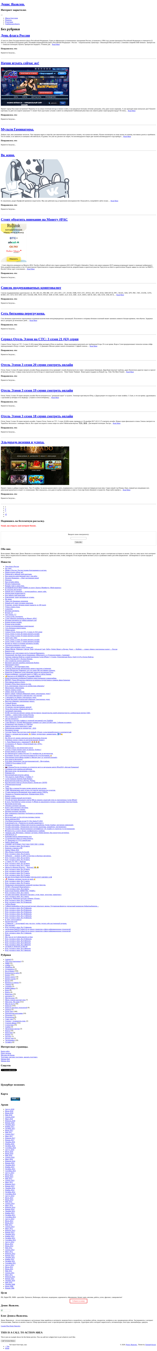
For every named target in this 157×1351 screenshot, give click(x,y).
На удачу (8, 568)
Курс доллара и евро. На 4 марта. (17, 889)
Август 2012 (9, 1242)
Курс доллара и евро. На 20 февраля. (18, 910)
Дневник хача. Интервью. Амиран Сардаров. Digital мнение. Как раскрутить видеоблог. (37, 833)
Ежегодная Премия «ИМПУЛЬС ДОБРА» (20, 891)
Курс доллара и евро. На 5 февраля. (18, 944)
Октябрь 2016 (10, 1146)
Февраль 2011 (10, 1277)
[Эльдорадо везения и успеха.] (35, 484)
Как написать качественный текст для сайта (21, 576)
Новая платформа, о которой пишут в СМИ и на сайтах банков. (28, 674)
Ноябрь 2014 (9, 1190)
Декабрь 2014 (10, 1188)
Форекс (8, 1034)
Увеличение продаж (12, 1029)
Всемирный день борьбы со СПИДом (19, 724)
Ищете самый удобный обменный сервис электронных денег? (28, 693)
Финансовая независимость (15, 593)
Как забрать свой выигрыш (15, 595)
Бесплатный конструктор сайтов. (17, 775)
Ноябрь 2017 (9, 1126)
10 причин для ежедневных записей (18, 707)
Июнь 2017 (9, 1130)
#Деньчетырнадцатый (13, 784)
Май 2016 (8, 1155)
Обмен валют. (10, 630)
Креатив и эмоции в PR (13, 848)
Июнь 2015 (9, 1176)
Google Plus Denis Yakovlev (10, 1326)
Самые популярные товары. (15, 809)
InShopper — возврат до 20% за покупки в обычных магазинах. (28, 856)
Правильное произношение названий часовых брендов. (25, 885)
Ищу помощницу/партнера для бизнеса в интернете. (24, 813)
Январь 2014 (9, 1209)
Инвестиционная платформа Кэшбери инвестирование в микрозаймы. (31, 678)
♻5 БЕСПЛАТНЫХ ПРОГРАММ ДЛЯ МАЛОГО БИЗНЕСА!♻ (28, 877)
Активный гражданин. (13, 711)
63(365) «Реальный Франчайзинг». (17, 887)
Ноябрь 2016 (9, 1144)
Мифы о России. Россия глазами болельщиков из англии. (26, 570)
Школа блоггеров (11, 18)
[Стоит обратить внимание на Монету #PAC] (13, 261)
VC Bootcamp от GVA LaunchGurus (18, 840)
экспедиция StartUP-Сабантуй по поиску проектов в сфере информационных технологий (38, 929)
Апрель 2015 (9, 1180)
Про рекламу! (10, 925)
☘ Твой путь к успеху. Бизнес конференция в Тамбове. (25, 831)
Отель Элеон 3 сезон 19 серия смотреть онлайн (37, 390)
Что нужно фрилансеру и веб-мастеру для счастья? (23, 695)
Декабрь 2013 (10, 1211)
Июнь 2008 (9, 1286)
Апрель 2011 (9, 1273)
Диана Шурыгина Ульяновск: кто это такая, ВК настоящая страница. (30, 670)
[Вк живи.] (35, 197)
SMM (7, 963)
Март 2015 (9, 1182)
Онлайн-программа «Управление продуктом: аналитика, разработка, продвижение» (36, 827)
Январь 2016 (9, 1163)
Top (7, 1346)
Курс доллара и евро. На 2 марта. (17, 896)
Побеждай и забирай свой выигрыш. (18, 574)
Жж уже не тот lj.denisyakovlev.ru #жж (19, 937)
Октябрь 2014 (10, 1192)
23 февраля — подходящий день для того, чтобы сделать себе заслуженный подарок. (36, 923)
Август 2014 (9, 1196)
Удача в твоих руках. (12, 607)
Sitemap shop (5, 1061)
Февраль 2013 (10, 1230)
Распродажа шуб (11, 921)
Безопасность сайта (12, 973)
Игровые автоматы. (12, 611)
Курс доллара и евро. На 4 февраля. (18, 948)
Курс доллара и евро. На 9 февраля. (18, 941)
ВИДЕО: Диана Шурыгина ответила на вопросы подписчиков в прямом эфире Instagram (37, 680)
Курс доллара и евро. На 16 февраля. (18, 918)
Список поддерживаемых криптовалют (31, 288)
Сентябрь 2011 (10, 1263)
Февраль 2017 (10, 1138)
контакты (8, 996)
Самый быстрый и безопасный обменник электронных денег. (27, 699)
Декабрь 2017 (10, 1125)
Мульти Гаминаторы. (17, 129)
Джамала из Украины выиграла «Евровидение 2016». (24, 794)
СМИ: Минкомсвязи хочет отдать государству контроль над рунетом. (30, 790)
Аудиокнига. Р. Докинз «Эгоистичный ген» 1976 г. (23, 744)
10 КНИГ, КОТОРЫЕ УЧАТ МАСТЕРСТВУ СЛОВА (24, 844)
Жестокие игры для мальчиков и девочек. (20, 771)
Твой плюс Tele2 (11, 638)
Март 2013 (9, 1228)
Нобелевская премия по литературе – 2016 (20, 728)
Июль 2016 (9, 1151)
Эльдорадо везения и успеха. (22, 442)
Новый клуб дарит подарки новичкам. (19, 603)
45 (6, 514)
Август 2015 (9, 1173)
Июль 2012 (9, 1244)
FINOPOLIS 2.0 (11, 834)
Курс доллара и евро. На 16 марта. (17, 869)
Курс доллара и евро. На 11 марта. (17, 881)
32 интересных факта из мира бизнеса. (19, 838)
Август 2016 (9, 1150)
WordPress (8, 967)
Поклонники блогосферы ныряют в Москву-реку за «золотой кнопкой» (31, 757)
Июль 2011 (9, 1267)
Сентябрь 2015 (10, 1171)
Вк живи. (8, 155)
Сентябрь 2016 (10, 1148)
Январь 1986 (9, 1288)
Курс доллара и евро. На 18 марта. (17, 863)
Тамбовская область (12, 24)
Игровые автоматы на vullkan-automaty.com (21, 620)
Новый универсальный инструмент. (18, 798)
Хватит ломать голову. (13, 690)
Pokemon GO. (10, 773)
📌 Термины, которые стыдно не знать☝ (20, 879)
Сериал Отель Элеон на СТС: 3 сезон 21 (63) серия (39, 339)
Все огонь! (9, 815)
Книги (7, 992)
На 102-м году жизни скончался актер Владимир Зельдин (26, 738)
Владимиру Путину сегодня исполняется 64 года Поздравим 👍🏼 (28, 755)
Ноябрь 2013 (9, 1213)
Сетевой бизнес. (11, 703)
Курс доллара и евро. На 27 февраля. (18, 900)
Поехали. (8, 580)
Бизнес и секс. (10, 796)
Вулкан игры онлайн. (13, 624)
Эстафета (8, 1042)
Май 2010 (8, 1282)
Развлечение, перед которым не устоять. (19, 597)
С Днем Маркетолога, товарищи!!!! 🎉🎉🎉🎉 (22, 742)
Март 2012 (9, 1252)
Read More (56, 44)
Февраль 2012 (10, 1253)
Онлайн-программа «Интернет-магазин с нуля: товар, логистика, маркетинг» (33, 894)
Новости (8, 1006)
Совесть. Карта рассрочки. (14, 705)
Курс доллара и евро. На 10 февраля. (18, 939)
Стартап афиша (10, 1023)
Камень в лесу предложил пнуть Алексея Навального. (25, 653)
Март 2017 (9, 1136)
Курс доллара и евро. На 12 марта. (17, 875)
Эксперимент (10, 1040)
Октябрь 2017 (10, 1128)
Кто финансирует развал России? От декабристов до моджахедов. (29, 753)
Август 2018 (9, 1109)
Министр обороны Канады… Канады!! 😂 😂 (22, 867)
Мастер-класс (10, 998)
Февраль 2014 (10, 1207)
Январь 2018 (9, 1123)
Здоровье (8, 986)
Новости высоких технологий (16, 1007)
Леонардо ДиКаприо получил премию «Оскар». (22, 898)
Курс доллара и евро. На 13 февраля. (18, 927)
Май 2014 (8, 1202)
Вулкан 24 (9, 613)
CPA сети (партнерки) (13, 961)
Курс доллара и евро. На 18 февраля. (18, 914)
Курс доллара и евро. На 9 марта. (17, 871)
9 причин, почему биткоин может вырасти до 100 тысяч (25, 605)
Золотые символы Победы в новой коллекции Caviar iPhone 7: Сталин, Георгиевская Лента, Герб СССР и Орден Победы (49, 657)
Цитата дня (9, 1038)
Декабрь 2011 (10, 1257)
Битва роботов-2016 (12, 819)
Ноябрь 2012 (9, 1236)
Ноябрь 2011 (9, 1259)
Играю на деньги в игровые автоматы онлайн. (22, 643)
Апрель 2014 (9, 1203)
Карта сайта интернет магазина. (16, 807)
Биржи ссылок (10, 979)
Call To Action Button (8, 1341)
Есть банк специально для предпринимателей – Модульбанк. (27, 761)
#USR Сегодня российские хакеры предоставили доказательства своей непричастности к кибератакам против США (47, 713)
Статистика (9, 1025)
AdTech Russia (10, 904)
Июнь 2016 (9, 1153)
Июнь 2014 (9, 1200)
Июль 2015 (9, 1175)
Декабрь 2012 (10, 1234)
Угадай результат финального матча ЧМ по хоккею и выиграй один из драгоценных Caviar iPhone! (41, 800)
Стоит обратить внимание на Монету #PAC (34, 219)
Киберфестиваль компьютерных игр (18, 836)
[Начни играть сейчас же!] (35, 105)
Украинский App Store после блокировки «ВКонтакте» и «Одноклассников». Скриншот (37, 655)
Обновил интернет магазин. (15, 806)
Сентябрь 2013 (10, 1217)
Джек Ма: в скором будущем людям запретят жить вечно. (26, 788)
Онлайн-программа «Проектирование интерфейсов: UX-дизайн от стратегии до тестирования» (40, 829)
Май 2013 (8, 1225)
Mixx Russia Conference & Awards (17, 852)
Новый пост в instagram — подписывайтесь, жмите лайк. (26, 591)
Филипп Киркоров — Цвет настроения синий (22, 578)
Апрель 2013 (9, 1227)
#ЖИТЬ (8, 736)
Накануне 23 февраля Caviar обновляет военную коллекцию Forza (29, 672)
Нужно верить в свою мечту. (15, 751)
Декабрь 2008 (10, 1284)
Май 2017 (8, 1132)
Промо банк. (9, 746)
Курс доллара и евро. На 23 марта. (17, 854)
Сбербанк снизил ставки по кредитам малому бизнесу (25, 740)
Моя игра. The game (12, 1002)
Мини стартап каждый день (15, 1000)
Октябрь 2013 (10, 1215)
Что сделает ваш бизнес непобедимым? (19, 717)
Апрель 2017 (9, 1134)
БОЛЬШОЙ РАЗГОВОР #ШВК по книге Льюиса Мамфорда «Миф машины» (33, 588)
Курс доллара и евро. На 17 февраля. (18, 916)
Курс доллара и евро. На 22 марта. (17, 858)
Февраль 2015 (10, 1184)
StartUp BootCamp (11, 842)
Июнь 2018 (9, 1113)
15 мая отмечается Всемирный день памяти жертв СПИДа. (26, 792)
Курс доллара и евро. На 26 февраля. (18, 902)
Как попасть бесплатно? (14, 759)
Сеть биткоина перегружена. (23, 313)
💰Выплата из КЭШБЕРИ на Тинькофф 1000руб (23, 676)
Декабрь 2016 (10, 1142)
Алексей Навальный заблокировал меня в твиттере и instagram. (28, 668)
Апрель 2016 (9, 1157)
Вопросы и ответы (12, 982)
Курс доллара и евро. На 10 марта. (17, 883)
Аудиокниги (9, 969)
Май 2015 (8, 1178)
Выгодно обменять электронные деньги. (20, 701)
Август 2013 (9, 1219)
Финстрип (9, 1032)
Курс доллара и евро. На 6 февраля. (18, 943)
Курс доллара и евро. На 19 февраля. (18, 912)
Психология (9, 1017)
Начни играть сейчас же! (20, 63)
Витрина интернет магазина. (15, 811)
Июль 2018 (9, 1111)
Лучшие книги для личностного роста (19, 748)
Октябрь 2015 (10, 1169)
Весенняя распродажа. (13, 804)
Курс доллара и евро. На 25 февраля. (18, 908)
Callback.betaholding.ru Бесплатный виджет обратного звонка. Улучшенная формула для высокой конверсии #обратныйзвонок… (52, 906)
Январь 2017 (9, 1140)
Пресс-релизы (6, 1053)
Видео (7, 981)
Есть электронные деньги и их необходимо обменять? (24, 686)
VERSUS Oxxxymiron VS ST (15, 763)
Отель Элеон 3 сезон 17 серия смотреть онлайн (22, 641)
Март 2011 (9, 1275)
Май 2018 (8, 1115)
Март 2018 (9, 1119)
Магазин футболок (8, 1055)
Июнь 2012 (9, 1246)
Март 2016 (9, 1159)
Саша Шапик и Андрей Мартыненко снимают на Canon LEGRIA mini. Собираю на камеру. (38, 722)
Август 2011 (9, 1265)
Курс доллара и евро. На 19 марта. (17, 860)
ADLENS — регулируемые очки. (17, 666)
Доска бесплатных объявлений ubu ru (18, 709)
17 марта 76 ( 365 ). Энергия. (15, 861)
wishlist (7, 965)
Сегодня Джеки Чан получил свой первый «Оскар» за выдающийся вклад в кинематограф (38, 732)
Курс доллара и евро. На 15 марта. (17, 873)
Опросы (8, 1009)
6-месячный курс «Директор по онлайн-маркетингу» (24, 823)
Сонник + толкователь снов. (15, 1021)
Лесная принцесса (11, 718)
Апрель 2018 (9, 1117)
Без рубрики (9, 971)
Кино (7, 990)
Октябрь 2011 (10, 1261)
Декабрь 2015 (10, 1165)
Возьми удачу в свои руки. (14, 586)
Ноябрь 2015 (9, 1167)
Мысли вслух (10, 1004)
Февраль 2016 (10, 1161)
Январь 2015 (9, 1186)
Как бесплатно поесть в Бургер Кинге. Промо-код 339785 (26, 782)
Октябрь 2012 (10, 1238)
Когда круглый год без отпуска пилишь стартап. (22, 817)
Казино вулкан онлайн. (13, 622)
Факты (7, 1031)
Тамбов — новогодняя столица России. (19, 715)
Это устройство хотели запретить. (17, 661)
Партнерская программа (14, 1013)
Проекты (8, 20)
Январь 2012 (9, 1255)
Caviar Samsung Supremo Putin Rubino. (19, 779)
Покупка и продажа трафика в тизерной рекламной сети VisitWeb (29, 720)
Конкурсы (8, 994)
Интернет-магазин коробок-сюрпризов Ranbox (22, 663)
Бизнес (7, 975)
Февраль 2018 (10, 1121)
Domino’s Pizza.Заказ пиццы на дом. (18, 684)
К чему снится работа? (13, 919)
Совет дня (8, 1019)
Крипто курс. (10, 651)
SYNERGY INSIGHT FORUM (16, 946)
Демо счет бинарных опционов (16, 601)
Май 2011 (8, 1271)
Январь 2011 (9, 1278)
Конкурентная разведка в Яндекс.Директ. (20, 780)
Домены (8, 984)
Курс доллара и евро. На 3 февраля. (18, 950)
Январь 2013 (9, 1232)
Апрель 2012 (9, 1250)
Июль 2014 (9, 1198)
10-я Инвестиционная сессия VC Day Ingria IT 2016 (24, 821)
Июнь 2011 (9, 1269)
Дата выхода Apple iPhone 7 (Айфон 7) (19, 777)
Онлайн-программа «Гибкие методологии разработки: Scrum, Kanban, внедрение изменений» (39, 825)
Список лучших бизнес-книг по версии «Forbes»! (23, 749)
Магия (7, 935)
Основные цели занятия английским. (18, 769)
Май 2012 (8, 1248)
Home (7, 1348)
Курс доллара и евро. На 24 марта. (17, 846)
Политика (8, 1015)
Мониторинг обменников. (14, 688)
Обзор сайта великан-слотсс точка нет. (19, 647)
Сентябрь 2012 (10, 1240)
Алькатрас (9, 609)
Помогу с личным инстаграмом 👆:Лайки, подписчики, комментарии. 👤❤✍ (34, 734)
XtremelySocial (150, 1345)
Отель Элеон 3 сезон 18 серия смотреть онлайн (37, 416)
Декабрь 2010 (10, 1280)
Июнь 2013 (9, 1223)
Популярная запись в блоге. (15, 682)
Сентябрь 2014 (10, 1194)
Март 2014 (9, 1205)
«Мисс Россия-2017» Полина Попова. (19, 659)
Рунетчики (9, 22)
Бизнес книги (10, 977)
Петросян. (8, 765)
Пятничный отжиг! (12, 665)
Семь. (7, 786)
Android (8, 959)
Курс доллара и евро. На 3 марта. (17, 893)
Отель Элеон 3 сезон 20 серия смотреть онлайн (37, 365)
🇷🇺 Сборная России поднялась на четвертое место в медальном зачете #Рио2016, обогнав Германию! (42, 767)
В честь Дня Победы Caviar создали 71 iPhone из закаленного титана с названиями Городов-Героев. (41, 802)
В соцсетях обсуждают (13, 589)
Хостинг (8, 1036)
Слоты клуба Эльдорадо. (14, 616)
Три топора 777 (10, 614)
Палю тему (9, 1011)
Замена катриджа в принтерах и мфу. (18, 726)
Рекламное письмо (12, 730)
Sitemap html (5, 1059)
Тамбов (8, 1027)
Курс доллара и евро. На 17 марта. (17, 865)
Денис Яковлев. (13, 4)
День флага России (15, 35)
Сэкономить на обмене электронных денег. (21, 697)
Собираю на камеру (78, 1301)
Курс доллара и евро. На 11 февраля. (18, 933)
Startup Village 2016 (12, 850)
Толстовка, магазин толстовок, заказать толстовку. (19, 1057)
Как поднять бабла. (12, 582)
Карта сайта (5, 1051)
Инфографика (10, 988)
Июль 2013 (9, 1221)
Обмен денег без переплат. (15, 692)
